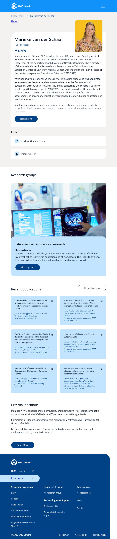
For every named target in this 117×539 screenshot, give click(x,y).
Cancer (14, 498)
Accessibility (81, 534)
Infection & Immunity (21, 516)
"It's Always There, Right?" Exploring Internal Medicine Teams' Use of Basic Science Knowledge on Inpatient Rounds (81, 303)
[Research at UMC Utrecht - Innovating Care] (21, 6)
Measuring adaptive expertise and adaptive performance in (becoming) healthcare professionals (79, 371)
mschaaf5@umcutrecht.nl (33, 141)
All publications (92, 288)
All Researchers (84, 492)
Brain (13, 492)
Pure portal (17, 478)
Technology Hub (51, 506)
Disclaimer (63, 534)
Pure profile (27, 153)
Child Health (17, 504)
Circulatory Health (19, 510)
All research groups (53, 492)
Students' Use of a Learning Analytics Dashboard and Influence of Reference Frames (31, 371)
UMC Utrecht (18, 471)
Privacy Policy (99, 534)
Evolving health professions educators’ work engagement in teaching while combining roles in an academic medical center (31, 304)
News (79, 500)
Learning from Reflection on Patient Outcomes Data (79, 335)
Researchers (18, 15)
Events (80, 508)
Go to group (27, 267)
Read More (26, 118)
